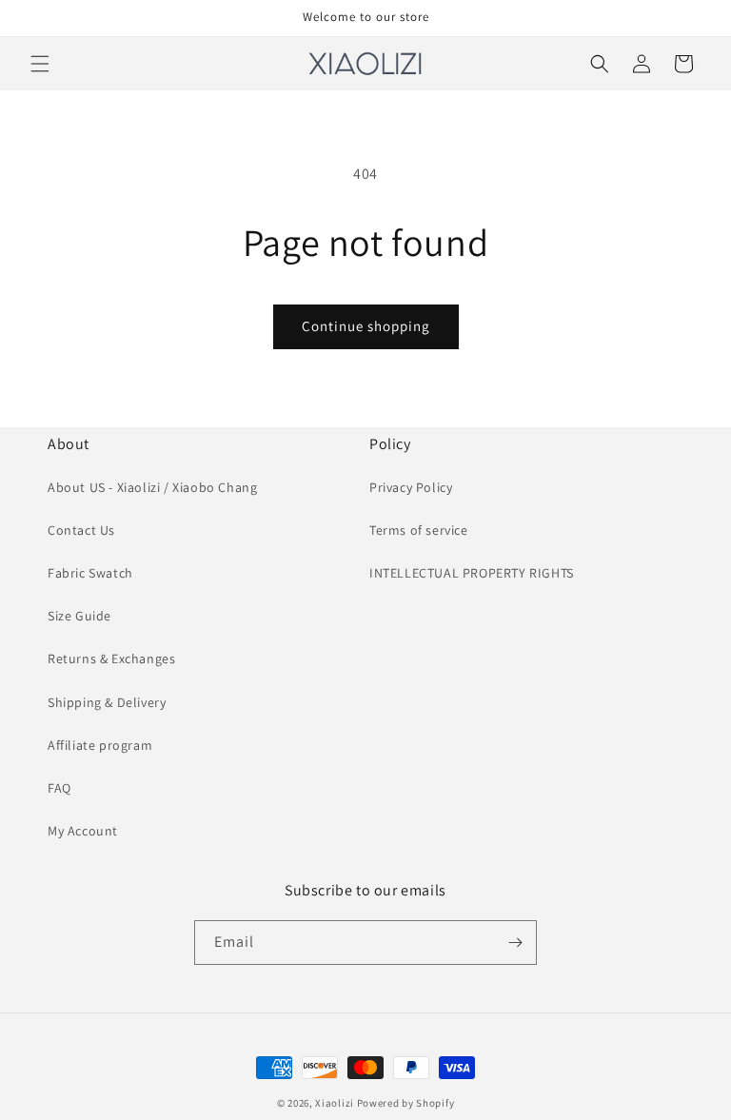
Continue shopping (366, 326)
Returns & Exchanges (111, 658)
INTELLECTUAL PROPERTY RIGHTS (471, 572)
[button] (40, 64)
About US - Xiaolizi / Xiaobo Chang (152, 487)
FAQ (59, 787)
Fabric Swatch (90, 572)
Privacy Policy (410, 487)
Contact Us (81, 530)
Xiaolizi (334, 1103)
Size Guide (79, 615)
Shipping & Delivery (107, 702)
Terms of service (418, 530)
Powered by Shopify (406, 1103)
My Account (83, 830)
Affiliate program (100, 745)
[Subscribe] (515, 942)
